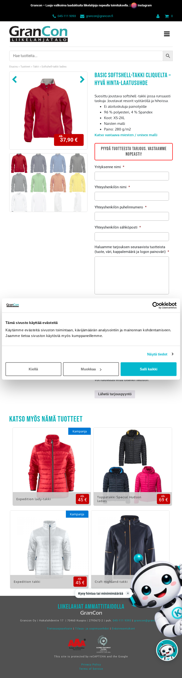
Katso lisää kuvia (51, 470)
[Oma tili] (157, 16)
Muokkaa (88, 369)
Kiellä (33, 369)
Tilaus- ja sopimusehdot (92, 628)
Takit (36, 66)
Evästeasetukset (123, 628)
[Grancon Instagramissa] (134, 5)
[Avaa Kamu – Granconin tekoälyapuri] (167, 650)
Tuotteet (25, 66)
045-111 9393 (67, 16)
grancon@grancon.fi (99, 16)
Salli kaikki (148, 369)
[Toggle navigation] (167, 34)
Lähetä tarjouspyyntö (115, 394)
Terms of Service (91, 668)
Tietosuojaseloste (59, 628)
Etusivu (13, 66)
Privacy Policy (91, 664)
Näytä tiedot (157, 354)
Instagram (145, 5)
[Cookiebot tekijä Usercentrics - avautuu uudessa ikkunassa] (156, 305)
